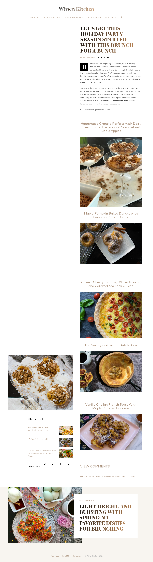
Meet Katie (110, 17)
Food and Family (74, 17)
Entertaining (94, 476)
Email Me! (66, 556)
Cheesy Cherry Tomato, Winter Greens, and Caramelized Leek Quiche (111, 284)
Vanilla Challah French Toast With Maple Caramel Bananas (111, 406)
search (122, 17)
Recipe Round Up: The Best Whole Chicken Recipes (39, 428)
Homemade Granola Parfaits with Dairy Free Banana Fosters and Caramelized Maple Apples (111, 127)
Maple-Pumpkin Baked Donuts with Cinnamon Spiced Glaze (111, 215)
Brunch (83, 476)
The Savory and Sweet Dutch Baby (111, 345)
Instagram (77, 556)
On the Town (94, 17)
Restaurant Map (52, 17)
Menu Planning (128, 476)
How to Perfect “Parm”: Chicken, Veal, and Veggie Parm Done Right (42, 453)
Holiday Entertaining (111, 476)
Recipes (34, 17)
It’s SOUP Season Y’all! (38, 439)
